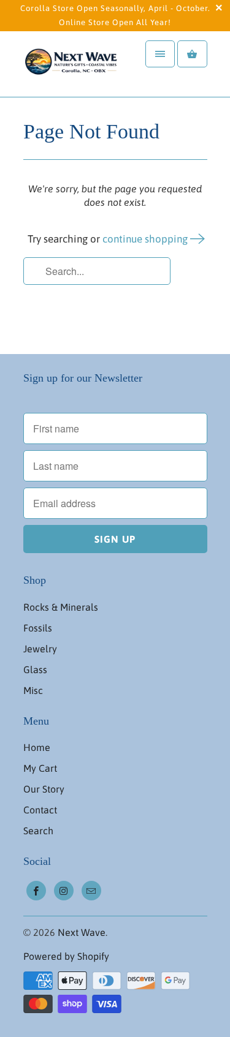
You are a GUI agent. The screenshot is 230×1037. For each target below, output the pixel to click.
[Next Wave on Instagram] (64, 890)
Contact (40, 809)
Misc (33, 690)
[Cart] (192, 53)
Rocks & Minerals (60, 607)
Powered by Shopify (66, 956)
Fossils (37, 627)
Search (38, 830)
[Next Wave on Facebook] (36, 890)
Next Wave (81, 932)
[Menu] (160, 53)
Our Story (43, 788)
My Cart (40, 768)
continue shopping (146, 239)
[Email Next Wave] (91, 890)
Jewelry (40, 648)
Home (36, 747)
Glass (35, 669)
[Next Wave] (72, 64)
